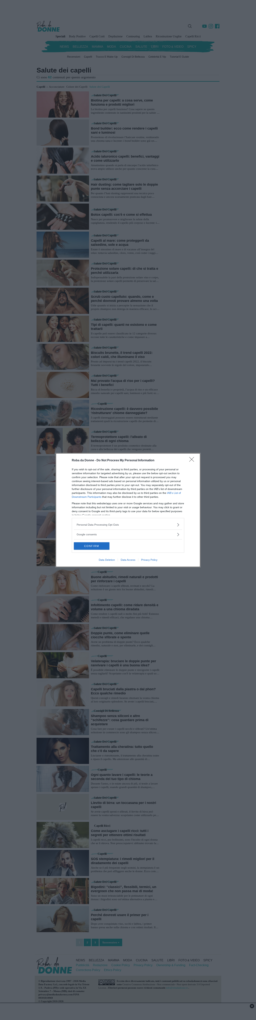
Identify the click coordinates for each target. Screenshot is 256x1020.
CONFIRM (91, 545)
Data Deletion (107, 559)
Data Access (128, 559)
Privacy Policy (149, 559)
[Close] (192, 460)
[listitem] (128, 525)
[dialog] (128, 510)
